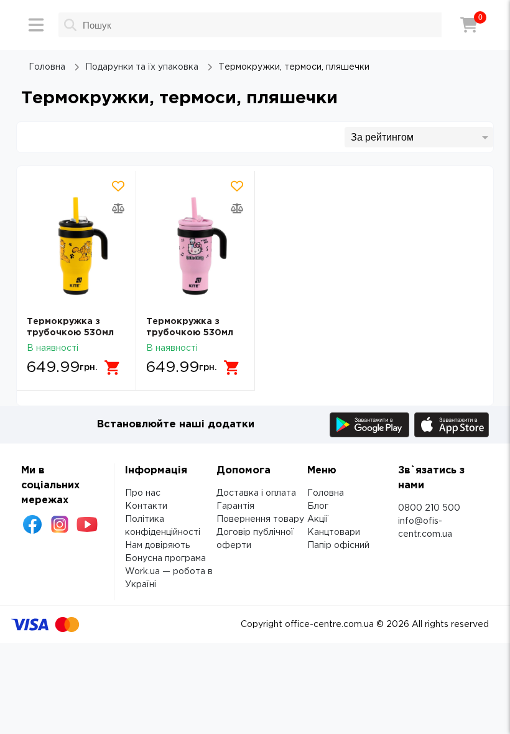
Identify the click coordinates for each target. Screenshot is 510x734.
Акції (317, 519)
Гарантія (235, 506)
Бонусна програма (165, 558)
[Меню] (36, 24)
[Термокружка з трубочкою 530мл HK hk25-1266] (195, 246)
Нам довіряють (157, 545)
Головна (325, 493)
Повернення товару (260, 519)
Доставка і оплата (256, 493)
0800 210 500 (429, 508)
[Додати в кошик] (113, 367)
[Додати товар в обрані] (118, 186)
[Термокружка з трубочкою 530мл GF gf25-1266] (76, 246)
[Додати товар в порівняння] (118, 208)
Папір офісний (338, 545)
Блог (317, 506)
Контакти (146, 506)
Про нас (142, 493)
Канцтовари (333, 532)
